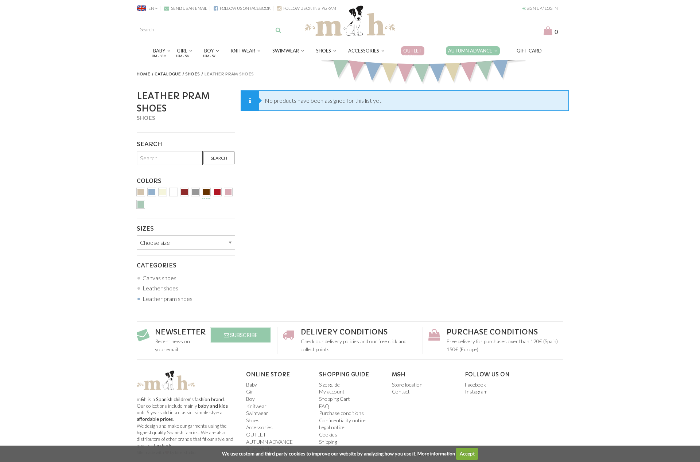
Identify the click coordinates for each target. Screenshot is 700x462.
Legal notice (332, 427)
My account (332, 391)
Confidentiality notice (342, 420)
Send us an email (188, 8)
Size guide (329, 384)
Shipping (328, 442)
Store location (407, 384)
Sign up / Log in (542, 8)
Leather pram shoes (167, 298)
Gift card (529, 51)
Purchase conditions (492, 332)
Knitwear (244, 51)
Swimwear (286, 51)
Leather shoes (160, 288)
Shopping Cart (334, 399)
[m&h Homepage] (350, 19)
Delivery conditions (344, 332)
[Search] (278, 30)
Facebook (475, 384)
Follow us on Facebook (245, 8)
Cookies (328, 434)
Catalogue (168, 74)
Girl (183, 53)
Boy (210, 53)
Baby (160, 53)
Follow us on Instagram (309, 8)
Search (219, 158)
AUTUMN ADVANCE (471, 51)
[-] (141, 193)
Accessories (364, 51)
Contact (401, 391)
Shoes (324, 51)
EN (151, 8)
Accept (467, 454)
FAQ (324, 406)
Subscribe (243, 335)
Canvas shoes (159, 277)
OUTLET (412, 53)
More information (436, 454)
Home (143, 74)
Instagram (476, 391)
